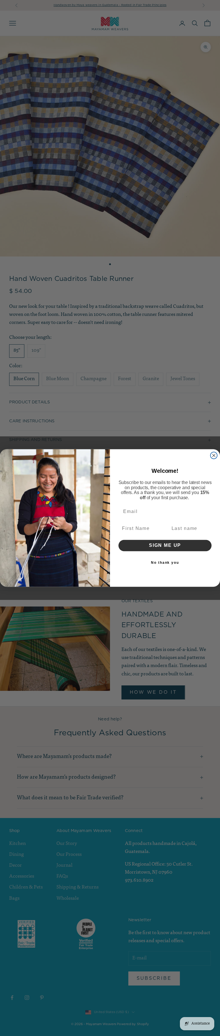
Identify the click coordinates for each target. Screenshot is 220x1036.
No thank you (165, 563)
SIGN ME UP (165, 545)
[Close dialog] (214, 455)
